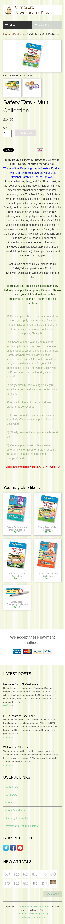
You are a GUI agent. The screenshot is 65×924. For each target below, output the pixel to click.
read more (8, 705)
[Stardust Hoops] (26, 874)
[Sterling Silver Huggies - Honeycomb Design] (26, 883)
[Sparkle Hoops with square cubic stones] (16, 874)
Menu (13, 25)
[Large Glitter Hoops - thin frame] (7, 874)
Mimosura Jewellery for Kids (36, 906)
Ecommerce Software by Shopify (32, 913)
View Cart (44, 25)
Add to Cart (25, 132)
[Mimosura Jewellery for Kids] (32, 10)
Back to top (52, 894)
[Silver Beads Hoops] (44, 874)
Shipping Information (17, 818)
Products (18, 34)
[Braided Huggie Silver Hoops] (35, 883)
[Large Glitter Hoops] (35, 874)
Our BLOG (11, 794)
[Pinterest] (20, 848)
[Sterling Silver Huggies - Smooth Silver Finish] (53, 874)
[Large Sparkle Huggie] (44, 883)
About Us (10, 802)
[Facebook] (13, 848)
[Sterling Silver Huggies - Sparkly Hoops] (16, 883)
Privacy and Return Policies (21, 826)
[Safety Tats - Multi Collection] (32, 56)
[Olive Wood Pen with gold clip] (53, 883)
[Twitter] (6, 848)
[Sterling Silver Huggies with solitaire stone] (7, 883)
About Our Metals (15, 810)
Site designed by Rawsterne (32, 917)
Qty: (5, 127)
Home (6, 34)
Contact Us (11, 786)
